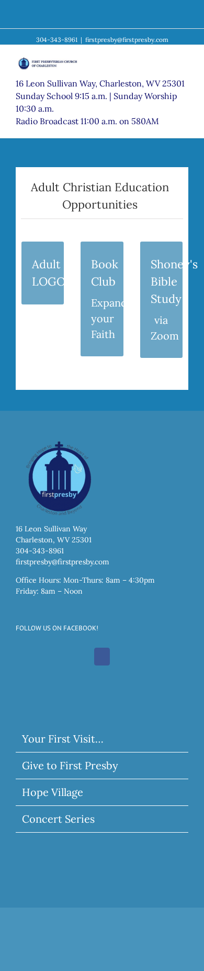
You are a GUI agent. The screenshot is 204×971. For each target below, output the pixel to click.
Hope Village (52, 792)
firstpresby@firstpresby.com (126, 39)
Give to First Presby (70, 765)
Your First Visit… (63, 738)
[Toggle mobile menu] (184, 61)
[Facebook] (102, 656)
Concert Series (58, 818)
